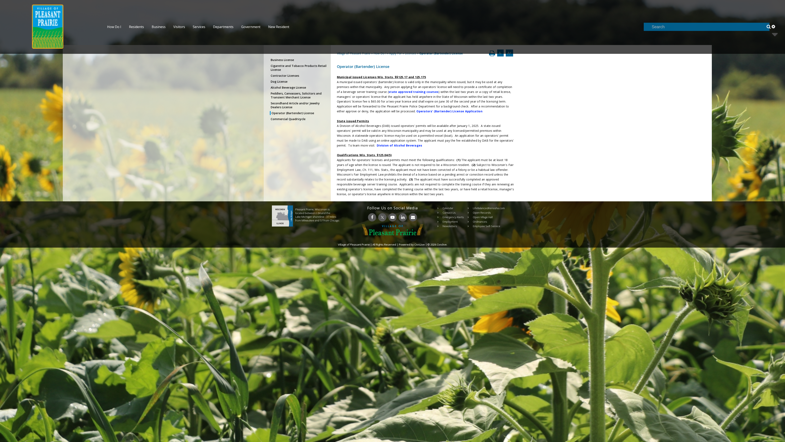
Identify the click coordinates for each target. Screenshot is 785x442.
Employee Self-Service (486, 226)
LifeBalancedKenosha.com (489, 208)
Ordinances (480, 221)
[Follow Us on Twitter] (382, 217)
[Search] (769, 27)
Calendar (448, 208)
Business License (282, 60)
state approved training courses (413, 92)
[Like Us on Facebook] (372, 217)
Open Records (482, 212)
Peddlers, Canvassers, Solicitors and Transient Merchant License (296, 95)
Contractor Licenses (285, 76)
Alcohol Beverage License (288, 87)
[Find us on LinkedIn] (403, 217)
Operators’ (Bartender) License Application (449, 111)
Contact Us (449, 212)
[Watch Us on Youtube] (392, 217)
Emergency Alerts (453, 217)
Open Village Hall (483, 217)
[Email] (413, 217)
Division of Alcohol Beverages (399, 145)
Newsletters (450, 226)
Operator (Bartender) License (292, 113)
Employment (450, 221)
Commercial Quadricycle (288, 119)
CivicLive (419, 244)
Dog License (279, 81)
